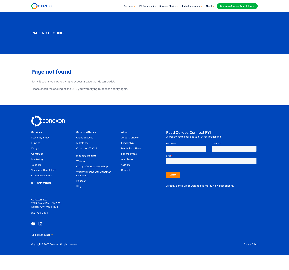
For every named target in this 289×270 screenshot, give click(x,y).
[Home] (41, 6)
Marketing (37, 159)
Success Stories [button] (167, 6)
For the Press (129, 153)
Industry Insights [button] (191, 6)
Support (36, 164)
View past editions (223, 185)
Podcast (80, 180)
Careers (125, 164)
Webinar (81, 161)
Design (35, 148)
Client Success (84, 137)
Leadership (127, 142)
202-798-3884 (39, 212)
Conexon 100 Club (87, 148)
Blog (78, 186)
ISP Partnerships (147, 6)
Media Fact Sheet (131, 148)
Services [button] (128, 6)
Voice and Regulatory (43, 170)
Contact (125, 170)
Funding (35, 142)
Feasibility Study (40, 137)
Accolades (127, 159)
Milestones (82, 142)
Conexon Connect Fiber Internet (237, 6)
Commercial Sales (41, 175)
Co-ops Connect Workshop (92, 166)
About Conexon (130, 137)
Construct (37, 153)
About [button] (209, 6)
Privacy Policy (251, 244)
